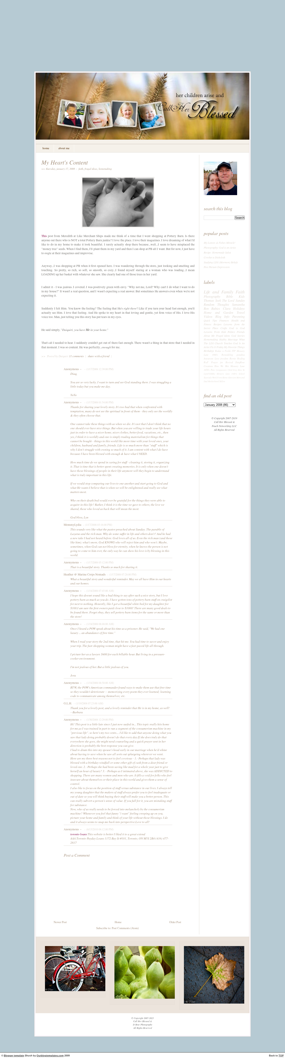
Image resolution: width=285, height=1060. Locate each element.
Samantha (238, 304)
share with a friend (98, 356)
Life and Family (218, 292)
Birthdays (209, 351)
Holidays (239, 308)
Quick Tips (210, 320)
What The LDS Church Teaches (224, 341)
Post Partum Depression (217, 267)
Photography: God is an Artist (220, 247)
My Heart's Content (64, 162)
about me (63, 148)
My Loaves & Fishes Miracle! (219, 242)
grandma (240, 354)
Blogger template (14, 1055)
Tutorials (208, 377)
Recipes (218, 324)
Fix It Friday (216, 347)
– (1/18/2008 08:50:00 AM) (98, 683)
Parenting (238, 316)
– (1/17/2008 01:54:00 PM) (98, 402)
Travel (241, 312)
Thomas (209, 300)
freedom (224, 358)
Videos (208, 316)
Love (217, 358)
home (46, 148)
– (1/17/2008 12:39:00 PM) (98, 369)
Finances (224, 320)
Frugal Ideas (91, 168)
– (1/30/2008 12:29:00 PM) (98, 719)
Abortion (232, 377)
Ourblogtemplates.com (50, 1055)
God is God (237, 328)
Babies (215, 308)
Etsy (235, 370)
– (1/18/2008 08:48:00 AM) (98, 624)
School (242, 373)
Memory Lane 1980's (227, 373)
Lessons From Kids (215, 332)
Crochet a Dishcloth (214, 257)
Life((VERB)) (209, 373)
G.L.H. (68, 703)
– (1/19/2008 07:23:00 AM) (88, 703)
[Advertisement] (142, 39)
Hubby (222, 339)
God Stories (238, 335)
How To (241, 370)
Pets (213, 369)
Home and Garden (218, 312)
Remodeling (227, 354)
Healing (241, 358)
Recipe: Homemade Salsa (217, 252)
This (44, 236)
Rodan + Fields (223, 351)
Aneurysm (208, 358)
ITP (234, 351)
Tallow (222, 381)
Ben (206, 308)
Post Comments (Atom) (125, 928)
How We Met (221, 366)
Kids (242, 296)
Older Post (175, 922)
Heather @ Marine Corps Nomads (85, 574)
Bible (229, 296)
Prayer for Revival (222, 362)
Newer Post (60, 922)
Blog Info (222, 316)
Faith (81, 168)
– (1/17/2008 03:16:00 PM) (97, 524)
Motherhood (213, 381)
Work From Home (220, 377)
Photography (212, 296)
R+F (206, 362)
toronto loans (78, 834)
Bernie (233, 358)
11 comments (76, 356)
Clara (226, 308)
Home (118, 922)
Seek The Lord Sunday (230, 300)
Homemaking (105, 168)
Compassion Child (224, 370)
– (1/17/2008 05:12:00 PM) (98, 562)
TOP (281, 1055)
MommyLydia (72, 525)
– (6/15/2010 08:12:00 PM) (98, 829)
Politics (231, 332)
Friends (241, 332)
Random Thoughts (216, 304)
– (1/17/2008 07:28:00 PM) (121, 574)
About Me (209, 335)
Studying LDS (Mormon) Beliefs (221, 262)
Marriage (233, 339)
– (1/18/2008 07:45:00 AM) (98, 590)
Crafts (223, 328)
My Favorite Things (234, 347)
